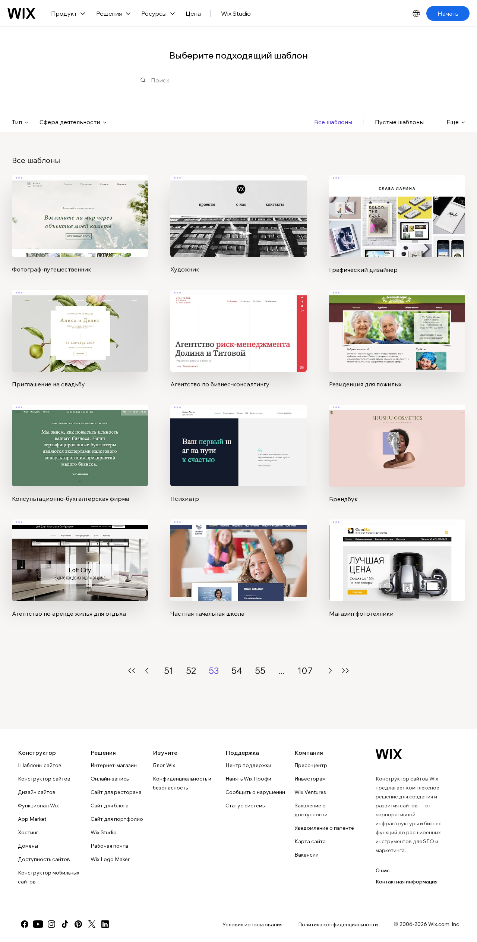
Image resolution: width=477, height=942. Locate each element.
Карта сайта (310, 841)
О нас (383, 870)
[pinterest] (78, 924)
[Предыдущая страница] (146, 671)
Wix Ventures (310, 792)
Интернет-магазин (114, 765)
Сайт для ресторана (116, 792)
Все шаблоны (333, 122)
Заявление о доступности (311, 810)
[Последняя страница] (345, 670)
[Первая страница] (131, 670)
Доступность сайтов (44, 859)
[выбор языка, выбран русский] (416, 13)
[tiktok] (65, 924)
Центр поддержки (248, 765)
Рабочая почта (109, 845)
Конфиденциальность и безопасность (182, 783)
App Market (32, 819)
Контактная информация (406, 881)
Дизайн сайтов (37, 792)
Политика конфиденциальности (338, 924)
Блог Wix (164, 765)
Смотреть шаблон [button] (80, 230)
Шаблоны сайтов (39, 765)
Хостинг (28, 832)
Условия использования (252, 924)
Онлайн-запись (110, 778)
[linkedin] (105, 924)
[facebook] (24, 924)
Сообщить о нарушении (255, 792)
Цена (193, 13)
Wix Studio (236, 13)
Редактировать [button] (80, 210)
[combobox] (244, 80)
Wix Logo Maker (110, 859)
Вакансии (306, 854)
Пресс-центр (310, 765)
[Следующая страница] (330, 671)
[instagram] (51, 924)
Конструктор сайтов (44, 778)
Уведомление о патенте (324, 828)
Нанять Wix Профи (248, 778)
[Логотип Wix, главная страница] (21, 13)
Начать (447, 13)
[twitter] (91, 924)
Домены (28, 845)
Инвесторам (310, 778)
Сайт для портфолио (117, 819)
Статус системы (245, 805)
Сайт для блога (110, 805)
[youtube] (38, 924)
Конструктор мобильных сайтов (48, 877)
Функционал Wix (38, 805)
